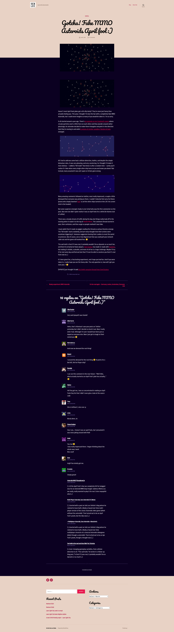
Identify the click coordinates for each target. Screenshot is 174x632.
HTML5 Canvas (72, 274)
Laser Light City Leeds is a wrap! (54, 610)
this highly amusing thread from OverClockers (93, 270)
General (87, 15)
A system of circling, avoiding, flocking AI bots (95, 129)
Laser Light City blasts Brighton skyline (56, 614)
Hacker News (87, 222)
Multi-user (77, 274)
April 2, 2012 (83, 37)
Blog (130, 5)
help (78, 202)
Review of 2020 (50, 607)
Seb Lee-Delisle (52, 628)
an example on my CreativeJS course (97, 121)
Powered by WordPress (63, 628)
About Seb (135, 5)
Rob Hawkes (88, 247)
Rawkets (112, 247)
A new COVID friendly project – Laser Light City (58, 617)
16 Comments (92, 37)
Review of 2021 (50, 604)
